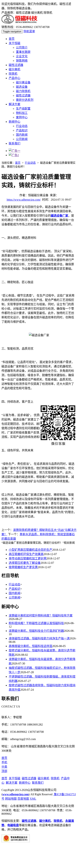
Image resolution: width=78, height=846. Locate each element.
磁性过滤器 (16, 65)
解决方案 (14, 104)
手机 (4, 762)
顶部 (4, 771)
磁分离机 (14, 69)
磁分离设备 (23, 82)
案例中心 (22, 117)
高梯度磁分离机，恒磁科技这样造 (30, 646)
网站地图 (11, 798)
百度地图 (23, 798)
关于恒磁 (14, 43)
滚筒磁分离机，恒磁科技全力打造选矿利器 (36, 630)
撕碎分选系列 (24, 99)
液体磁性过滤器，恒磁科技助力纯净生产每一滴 (39, 638)
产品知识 (22, 130)
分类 (4, 766)
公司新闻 (22, 139)
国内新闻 (22, 134)
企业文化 (22, 56)
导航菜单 (29, 31)
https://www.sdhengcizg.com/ (24, 199)
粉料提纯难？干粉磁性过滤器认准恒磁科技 (36, 623)
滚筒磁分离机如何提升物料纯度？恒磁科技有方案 (41, 615)
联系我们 (14, 143)
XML (33, 798)
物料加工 (22, 112)
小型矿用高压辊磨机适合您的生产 (30, 549)
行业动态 (22, 126)
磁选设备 (22, 86)
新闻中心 (14, 121)
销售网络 (22, 60)
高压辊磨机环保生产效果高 (26, 554)
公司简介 (22, 47)
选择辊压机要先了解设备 (25, 562)
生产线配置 (23, 108)
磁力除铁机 (23, 91)
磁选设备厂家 (59, 215)
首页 (12, 38)
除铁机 (13, 73)
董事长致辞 (23, 51)
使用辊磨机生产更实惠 (23, 567)
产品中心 (14, 78)
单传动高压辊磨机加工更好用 (27, 558)
